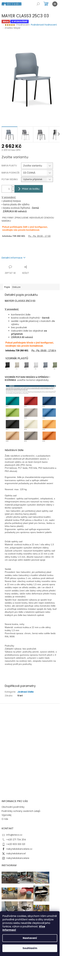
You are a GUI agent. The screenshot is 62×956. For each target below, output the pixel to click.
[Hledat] (38, 4)
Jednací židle (25, 691)
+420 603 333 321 (15, 844)
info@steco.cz (14, 834)
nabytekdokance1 (16, 853)
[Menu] (55, 4)
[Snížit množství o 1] (12, 190)
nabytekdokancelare (17, 858)
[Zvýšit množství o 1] (12, 187)
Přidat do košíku (30, 188)
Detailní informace (12, 257)
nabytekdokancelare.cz (19, 848)
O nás (5, 819)
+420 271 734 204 (16, 839)
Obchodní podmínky (13, 807)
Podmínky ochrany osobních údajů (21, 811)
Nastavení (30, 938)
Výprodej (6, 815)
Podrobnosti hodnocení (44, 24)
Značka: (13, 27)
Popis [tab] (7, 287)
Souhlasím (30, 948)
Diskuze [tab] (16, 287)
